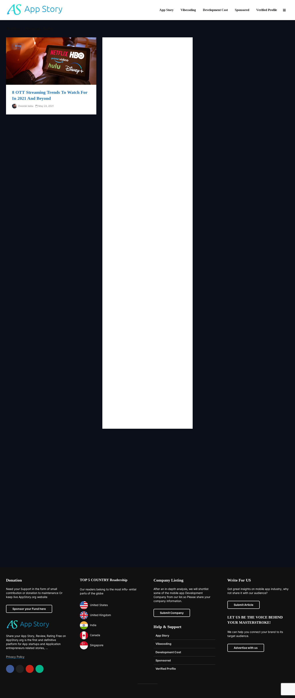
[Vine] (40, 669)
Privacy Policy (15, 656)
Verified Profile (266, 10)
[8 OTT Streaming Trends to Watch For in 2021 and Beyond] (51, 61)
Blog (18, 45)
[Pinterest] (30, 669)
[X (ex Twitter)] (20, 669)
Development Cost (215, 10)
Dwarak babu (25, 105)
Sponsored (242, 10)
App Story (166, 10)
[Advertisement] (147, 233)
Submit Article (243, 604)
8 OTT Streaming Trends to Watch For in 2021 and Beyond (49, 95)
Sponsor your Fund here (29, 608)
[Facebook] (10, 669)
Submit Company (172, 612)
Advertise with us (246, 647)
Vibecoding (188, 10)
